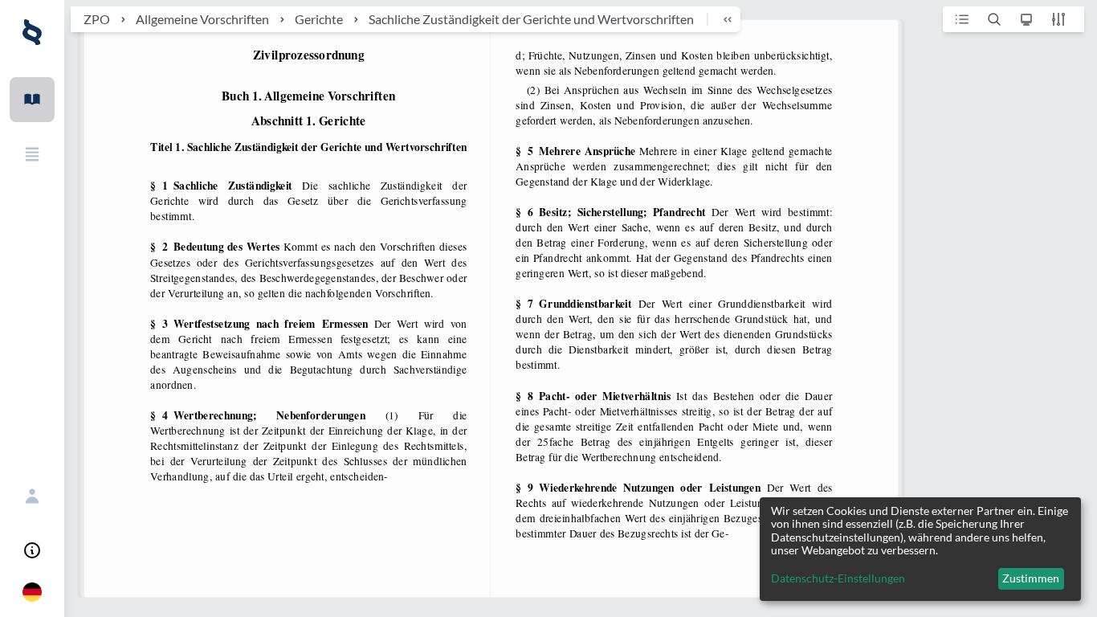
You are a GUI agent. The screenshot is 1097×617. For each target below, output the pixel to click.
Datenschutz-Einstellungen (838, 578)
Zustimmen (1030, 578)
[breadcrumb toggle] (720, 19)
